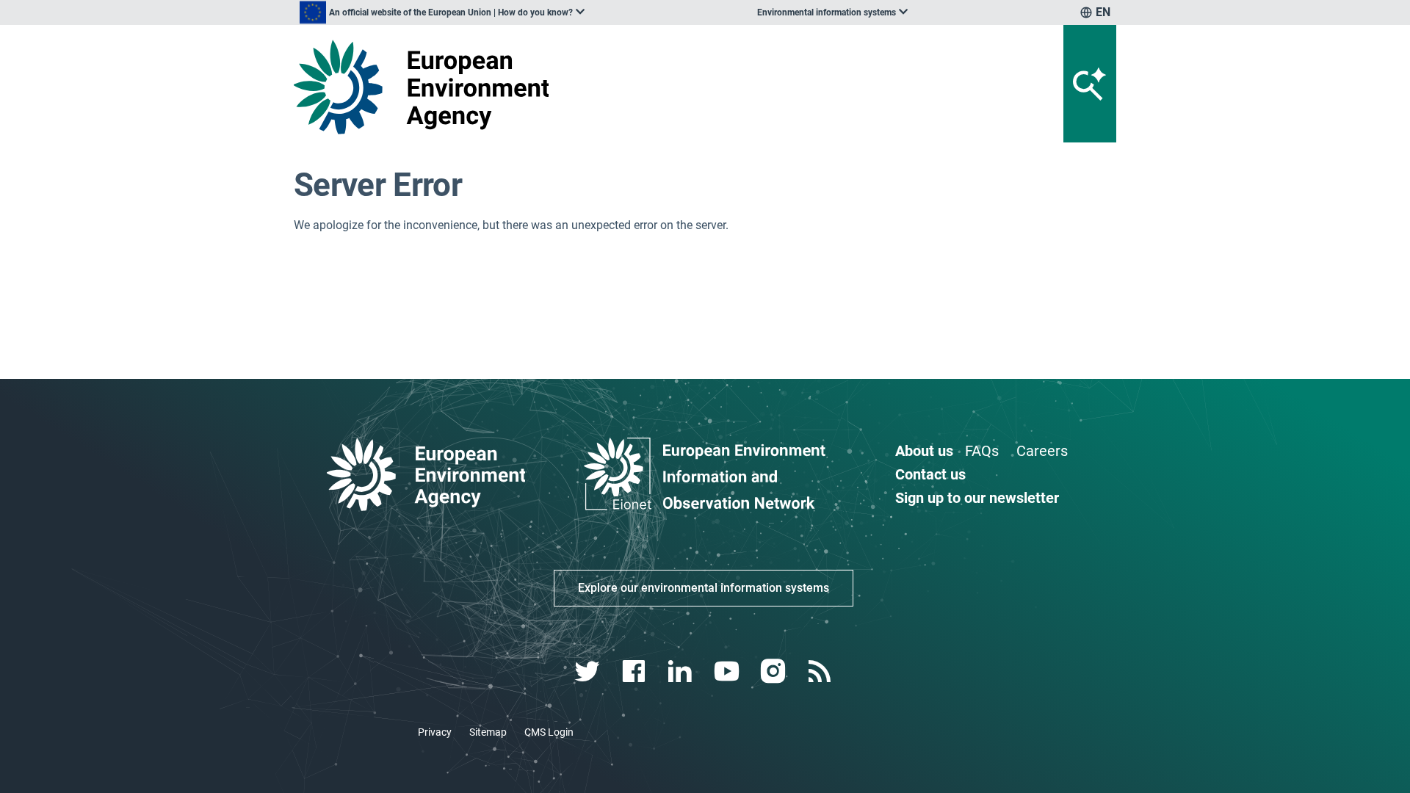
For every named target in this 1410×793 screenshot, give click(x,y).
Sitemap (488, 732)
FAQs (982, 451)
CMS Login (549, 732)
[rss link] (820, 671)
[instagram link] (774, 671)
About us (924, 451)
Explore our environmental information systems (703, 588)
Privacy (435, 732)
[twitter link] (588, 671)
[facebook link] (635, 671)
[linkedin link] (682, 671)
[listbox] (442, 12)
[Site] (427, 87)
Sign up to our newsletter (977, 498)
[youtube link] (728, 671)
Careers (1042, 451)
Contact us (930, 474)
